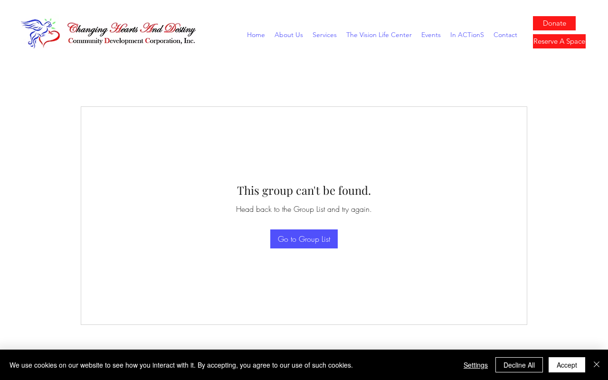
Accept (567, 365)
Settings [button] (476, 365)
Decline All (519, 365)
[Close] (596, 364)
